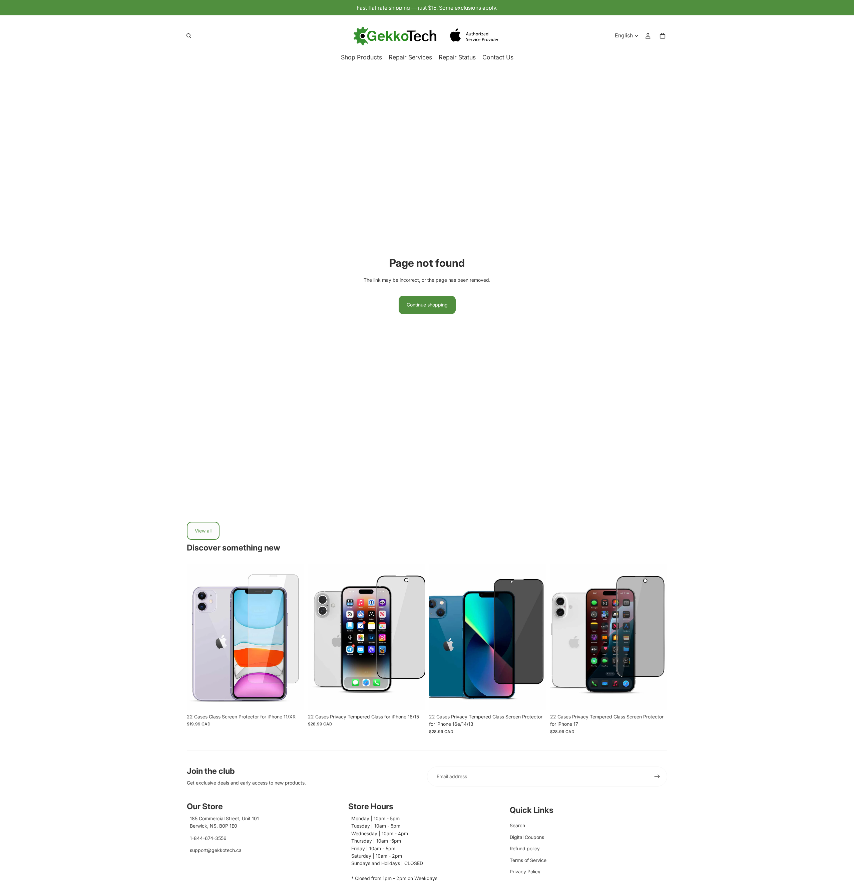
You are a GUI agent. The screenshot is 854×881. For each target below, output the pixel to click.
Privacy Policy (525, 871)
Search (517, 825)
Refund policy (525, 848)
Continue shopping (427, 304)
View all (203, 530)
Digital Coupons (527, 837)
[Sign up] (657, 776)
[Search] (188, 35)
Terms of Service (528, 860)
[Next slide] (294, 637)
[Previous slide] (197, 637)
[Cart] (662, 35)
